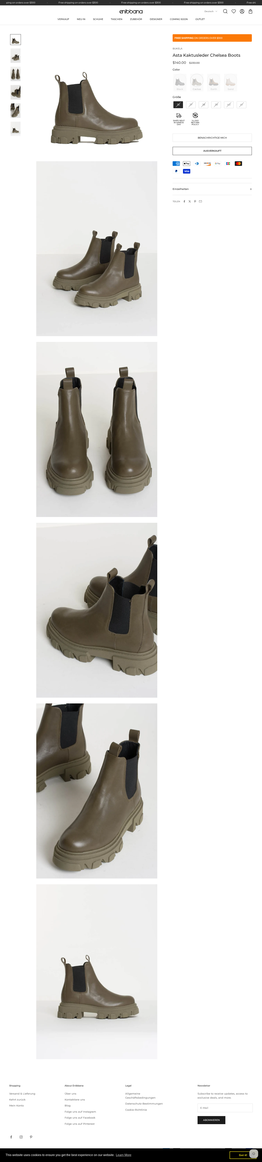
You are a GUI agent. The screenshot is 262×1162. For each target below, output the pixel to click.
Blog (68, 1105)
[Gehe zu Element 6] (15, 128)
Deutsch (208, 11)
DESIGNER (156, 19)
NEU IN (81, 19)
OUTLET (200, 19)
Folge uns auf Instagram (80, 1111)
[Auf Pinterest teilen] (195, 201)
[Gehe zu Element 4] (15, 92)
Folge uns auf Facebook (80, 1117)
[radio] (179, 82)
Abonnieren (211, 1120)
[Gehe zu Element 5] (15, 110)
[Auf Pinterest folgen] (31, 1137)
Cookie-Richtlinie (136, 1109)
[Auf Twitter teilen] (189, 201)
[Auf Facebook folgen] (11, 1137)
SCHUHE (98, 19)
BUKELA (177, 48)
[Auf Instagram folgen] (21, 1137)
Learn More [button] (123, 1155)
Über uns (70, 1093)
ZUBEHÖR (136, 19)
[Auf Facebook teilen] (184, 201)
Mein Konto (16, 1105)
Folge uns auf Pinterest (80, 1123)
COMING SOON (179, 19)
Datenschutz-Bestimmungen (144, 1103)
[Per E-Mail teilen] (200, 201)
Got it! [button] (243, 1155)
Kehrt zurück (17, 1099)
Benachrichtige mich (212, 137)
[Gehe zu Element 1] (15, 39)
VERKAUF (63, 19)
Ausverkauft (212, 151)
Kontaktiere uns (75, 1099)
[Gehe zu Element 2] (15, 55)
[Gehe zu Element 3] (15, 73)
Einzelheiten (181, 188)
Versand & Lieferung (22, 1093)
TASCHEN (116, 19)
